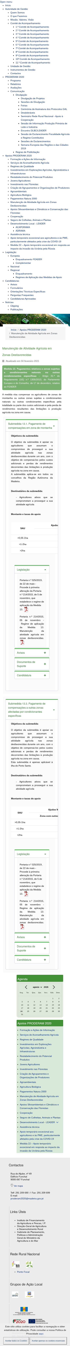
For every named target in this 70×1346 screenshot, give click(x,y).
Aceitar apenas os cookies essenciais (48, 1341)
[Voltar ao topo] (65, 1340)
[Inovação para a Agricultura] (29, 1266)
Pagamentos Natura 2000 (33, 1091)
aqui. (41, 1333)
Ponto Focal (23, 1272)
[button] (32, 425)
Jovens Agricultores (30, 1064)
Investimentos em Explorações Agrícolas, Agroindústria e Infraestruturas (35, 1048)
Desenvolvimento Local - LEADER (37, 1122)
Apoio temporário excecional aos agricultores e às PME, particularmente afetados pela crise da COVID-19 (40, 1135)
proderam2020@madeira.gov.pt (27, 1198)
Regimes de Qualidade (31, 1039)
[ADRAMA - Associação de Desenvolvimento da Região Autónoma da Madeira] (15, 1296)
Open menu (6, 1)
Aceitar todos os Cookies (16, 1341)
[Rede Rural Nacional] (16, 1266)
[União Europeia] (38, 1321)
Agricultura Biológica (30, 1087)
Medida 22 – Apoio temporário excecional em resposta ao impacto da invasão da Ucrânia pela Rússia (40, 1147)
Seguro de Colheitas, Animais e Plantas (40, 1117)
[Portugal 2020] (20, 1321)
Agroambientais (28, 1082)
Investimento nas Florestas (34, 1069)
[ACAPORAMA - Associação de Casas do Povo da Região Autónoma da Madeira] (29, 1296)
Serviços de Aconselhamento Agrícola (39, 1034)
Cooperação (26, 1113)
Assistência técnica (29, 1127)
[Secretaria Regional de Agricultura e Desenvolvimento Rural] (25, 1311)
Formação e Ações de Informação (37, 1030)
